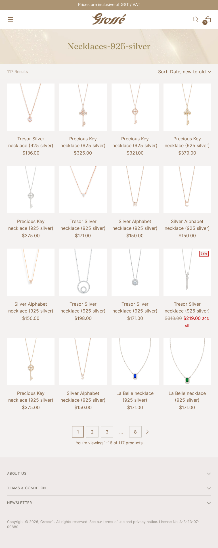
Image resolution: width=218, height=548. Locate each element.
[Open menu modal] (10, 19)
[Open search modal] (196, 19)
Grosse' (47, 522)
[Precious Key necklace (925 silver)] (83, 107)
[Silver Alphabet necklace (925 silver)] (135, 189)
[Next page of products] (147, 431)
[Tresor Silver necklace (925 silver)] (30, 107)
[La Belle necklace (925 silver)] (135, 362)
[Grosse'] (109, 19)
